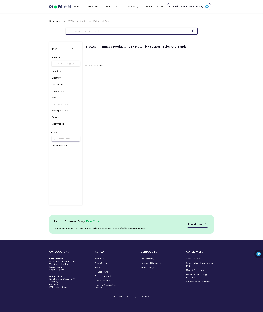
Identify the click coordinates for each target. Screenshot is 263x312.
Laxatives (56, 71)
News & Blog (131, 6)
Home (77, 6)
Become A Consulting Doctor (105, 286)
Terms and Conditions (151, 263)
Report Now (195, 224)
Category (55, 57)
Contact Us (111, 6)
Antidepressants (60, 110)
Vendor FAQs (101, 272)
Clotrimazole (58, 124)
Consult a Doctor (154, 6)
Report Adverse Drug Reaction (196, 276)
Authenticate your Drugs (198, 281)
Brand (54, 132)
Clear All (75, 49)
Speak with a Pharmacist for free (199, 264)
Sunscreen (57, 117)
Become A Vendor (104, 276)
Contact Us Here (103, 280)
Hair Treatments (60, 104)
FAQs (97, 267)
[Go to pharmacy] (193, 31)
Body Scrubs (58, 91)
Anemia (55, 97)
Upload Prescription (195, 270)
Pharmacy (55, 21)
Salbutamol (57, 84)
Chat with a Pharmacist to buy (186, 6)
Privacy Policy (147, 258)
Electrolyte (57, 78)
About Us (93, 6)
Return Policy (147, 267)
